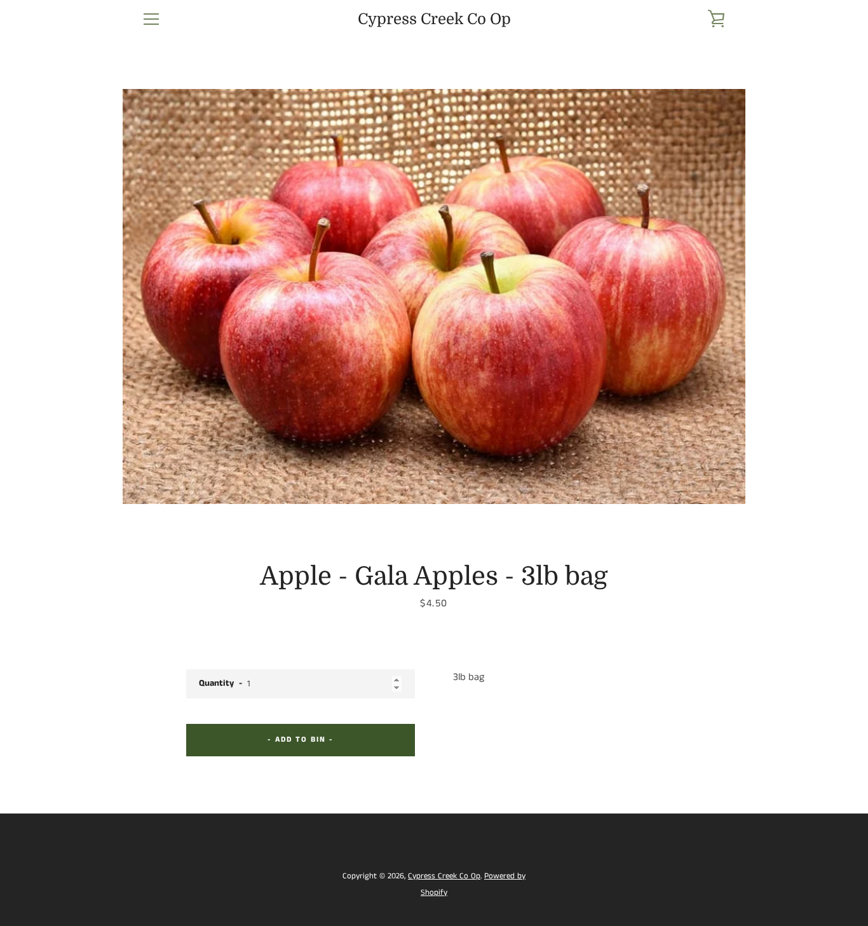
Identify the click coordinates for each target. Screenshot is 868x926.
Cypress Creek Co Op (434, 19)
